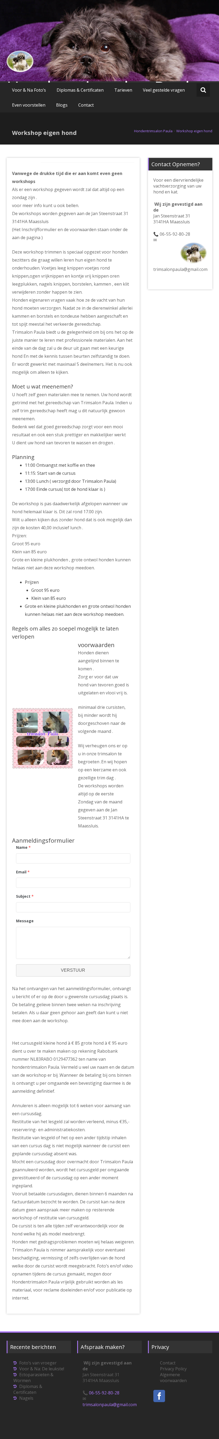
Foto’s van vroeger (38, 1363)
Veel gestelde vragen (164, 90)
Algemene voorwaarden (173, 1377)
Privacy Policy (173, 1369)
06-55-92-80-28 (175, 234)
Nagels (26, 1398)
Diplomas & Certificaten (80, 90)
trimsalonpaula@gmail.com (180, 269)
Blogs (62, 105)
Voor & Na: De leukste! (41, 1369)
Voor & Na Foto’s (29, 90)
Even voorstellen (28, 105)
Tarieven (123, 90)
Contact (86, 105)
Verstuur (73, 970)
